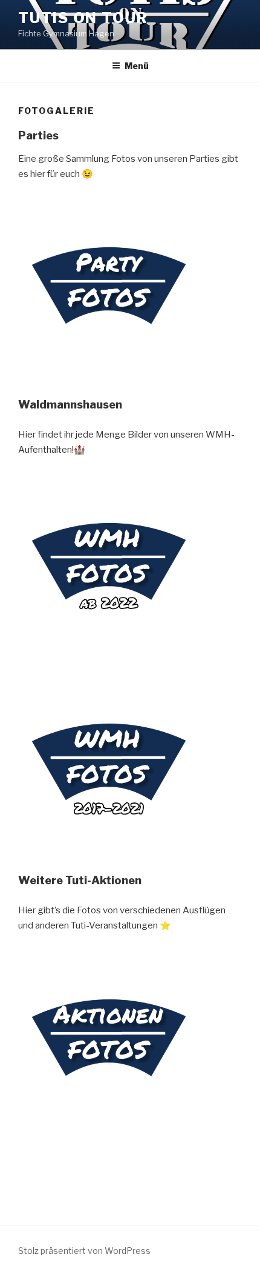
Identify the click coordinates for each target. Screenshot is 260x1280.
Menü (137, 66)
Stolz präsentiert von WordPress (84, 1250)
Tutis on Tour (83, 18)
